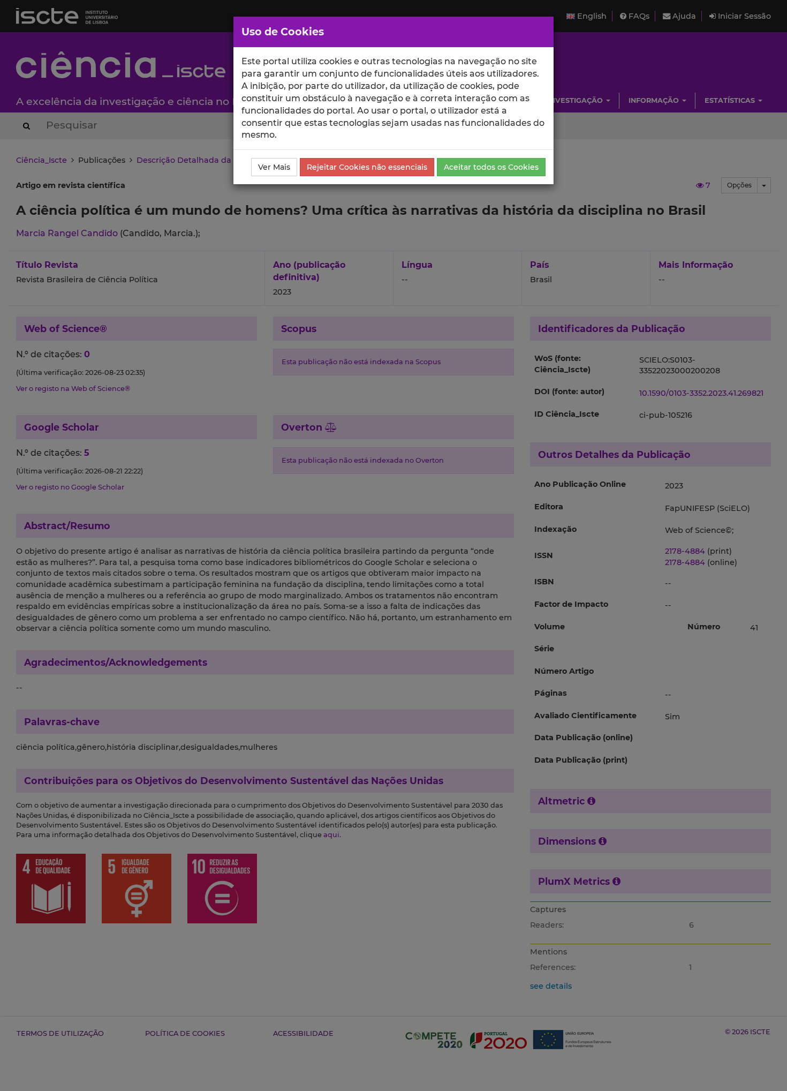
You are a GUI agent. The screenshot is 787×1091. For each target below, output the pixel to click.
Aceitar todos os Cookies (491, 167)
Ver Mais (274, 167)
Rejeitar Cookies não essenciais (367, 167)
